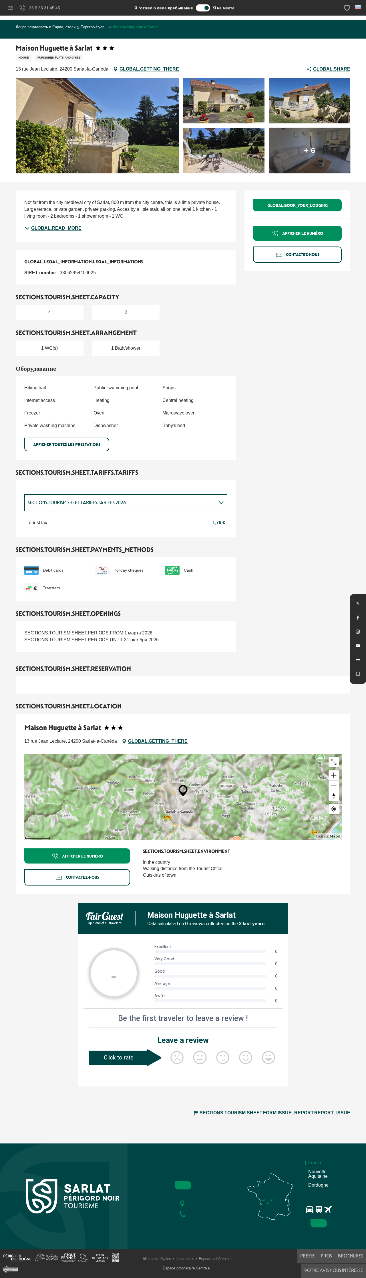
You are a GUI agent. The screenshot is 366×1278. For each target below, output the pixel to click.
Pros (326, 1256)
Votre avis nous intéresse (333, 1270)
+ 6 (309, 150)
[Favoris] (347, 7)
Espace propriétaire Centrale (186, 1268)
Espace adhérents (214, 1259)
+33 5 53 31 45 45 (43, 7)
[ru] (358, 7)
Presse (307, 1256)
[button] (358, 7)
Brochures (350, 1256)
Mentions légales (157, 1259)
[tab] (120, 503)
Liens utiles (185, 1259)
